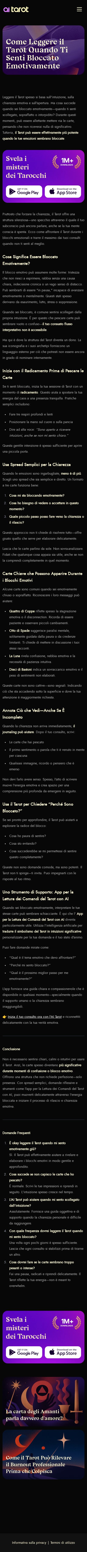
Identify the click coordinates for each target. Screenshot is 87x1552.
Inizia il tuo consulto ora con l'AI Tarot (35, 1016)
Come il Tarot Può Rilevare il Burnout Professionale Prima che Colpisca (38, 1465)
